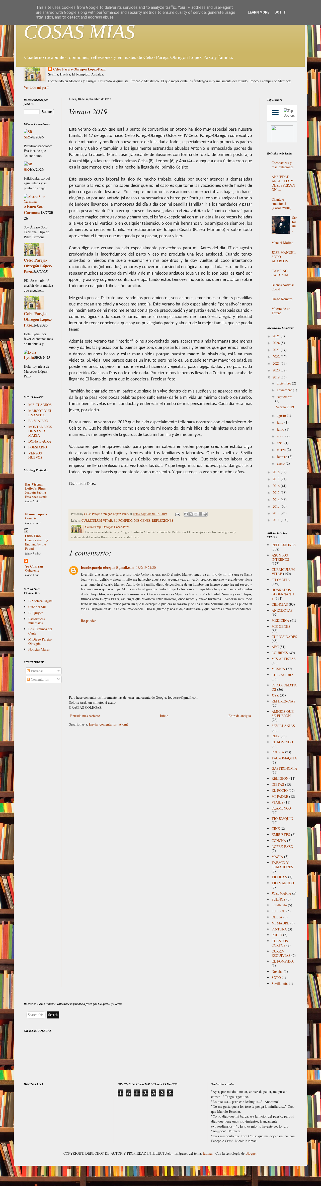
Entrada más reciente (85, 715)
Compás (30, 518)
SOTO (276, 977)
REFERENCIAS (283, 701)
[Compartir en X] (195, 514)
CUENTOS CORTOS (280, 942)
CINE (276, 828)
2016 (277, 485)
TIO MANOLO (283, 883)
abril (280, 442)
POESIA (278, 752)
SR (26, 137)
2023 (277, 349)
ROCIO (277, 934)
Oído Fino (33, 535)
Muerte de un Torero (281, 310)
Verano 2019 (285, 407)
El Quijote (35, 612)
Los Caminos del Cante (40, 631)
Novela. (277, 971)
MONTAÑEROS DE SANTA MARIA (40, 431)
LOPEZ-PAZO (282, 846)
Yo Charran (34, 566)
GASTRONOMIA (284, 768)
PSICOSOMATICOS (284, 687)
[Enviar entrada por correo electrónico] (177, 514)
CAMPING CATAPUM (280, 272)
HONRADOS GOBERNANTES (283, 594)
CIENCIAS (280, 604)
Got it (280, 12)
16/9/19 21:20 (146, 567)
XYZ (275, 695)
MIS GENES (142, 520)
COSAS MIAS (79, 32)
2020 (277, 370)
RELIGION (280, 778)
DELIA (277, 917)
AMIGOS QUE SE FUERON (283, 713)
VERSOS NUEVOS (35, 455)
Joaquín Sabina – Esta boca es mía (36, 494)
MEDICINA (280, 620)
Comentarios (39, 679)
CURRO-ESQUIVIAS (281, 953)
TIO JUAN (279, 877)
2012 (277, 513)
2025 (277, 336)
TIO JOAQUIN (282, 818)
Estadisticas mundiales (36, 620)
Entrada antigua (239, 715)
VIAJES (277, 802)
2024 (277, 342)
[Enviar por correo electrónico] (186, 514)
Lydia (29, 357)
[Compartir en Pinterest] (205, 514)
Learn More (258, 12)
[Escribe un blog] (190, 514)
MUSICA (278, 668)
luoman (208, 1153)
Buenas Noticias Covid (283, 286)
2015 (277, 492)
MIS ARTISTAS (284, 658)
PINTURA (279, 929)
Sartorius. (294, 223)
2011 (277, 519)
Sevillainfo (279, 905)
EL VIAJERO (38, 420)
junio (281, 429)
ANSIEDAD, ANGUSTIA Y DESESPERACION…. (283, 183)
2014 (277, 499)
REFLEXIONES (162, 520)
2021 (277, 363)
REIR (276, 736)
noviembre (285, 389)
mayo (281, 436)
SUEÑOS (278, 899)
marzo (282, 449)
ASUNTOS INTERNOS (280, 557)
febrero (282, 456)
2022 (277, 356)
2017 (277, 479)
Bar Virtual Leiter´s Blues (35, 486)
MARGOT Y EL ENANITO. (40, 412)
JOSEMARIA (281, 893)
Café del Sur (37, 606)
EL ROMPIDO (123, 520)
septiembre (284, 396)
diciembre (284, 383)
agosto (282, 415)
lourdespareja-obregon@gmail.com (107, 567)
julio (280, 422)
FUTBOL (278, 911)
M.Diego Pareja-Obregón (40, 641)
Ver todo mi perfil (36, 87)
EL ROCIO (280, 790)
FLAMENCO (281, 808)
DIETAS (278, 784)
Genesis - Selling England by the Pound (36, 544)
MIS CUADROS (40, 404)
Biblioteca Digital (40, 600)
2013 (277, 506)
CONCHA (279, 840)
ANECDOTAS (282, 610)
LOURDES (280, 652)
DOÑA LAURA (39, 441)
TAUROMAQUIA (284, 758)
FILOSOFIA (281, 579)
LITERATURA (283, 674)
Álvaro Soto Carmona (34, 209)
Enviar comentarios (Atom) (108, 724)
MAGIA (277, 856)
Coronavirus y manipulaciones (282, 164)
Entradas (36, 670)
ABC (275, 646)
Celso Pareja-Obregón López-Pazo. (79, 69)
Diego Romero (282, 298)
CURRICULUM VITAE (97, 520)
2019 (277, 377)
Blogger (251, 1153)
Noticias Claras (39, 649)
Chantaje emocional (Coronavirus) (281, 203)
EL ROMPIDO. (283, 961)
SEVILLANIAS (283, 725)
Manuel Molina (282, 242)
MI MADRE (280, 923)
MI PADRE (280, 796)
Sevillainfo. (280, 983)
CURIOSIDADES (284, 636)
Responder (88, 620)
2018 (277, 471)
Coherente (32, 570)
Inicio (164, 715)
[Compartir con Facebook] (200, 514)
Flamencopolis (36, 514)
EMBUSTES (281, 834)
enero (281, 463)
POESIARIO (37, 447)
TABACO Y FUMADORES (282, 864)
